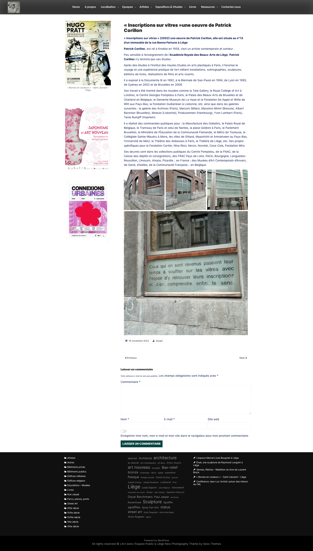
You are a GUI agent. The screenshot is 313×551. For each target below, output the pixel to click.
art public (156, 468)
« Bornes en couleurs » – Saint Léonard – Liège (221, 477)
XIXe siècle (73, 508)
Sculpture (152, 501)
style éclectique (166, 512)
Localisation (108, 7)
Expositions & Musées (169, 7)
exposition (170, 472)
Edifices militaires (76, 476)
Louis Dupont (149, 487)
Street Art (72, 503)
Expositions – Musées (78, 485)
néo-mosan (159, 492)
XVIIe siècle (73, 512)
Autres (70, 462)
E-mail (169, 419)
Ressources (208, 7)
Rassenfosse (134, 502)
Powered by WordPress (156, 540)
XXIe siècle (73, 526)
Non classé (73, 494)
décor (153, 472)
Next (242, 358)
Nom (125, 419)
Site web (213, 419)
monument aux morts (136, 492)
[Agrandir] (160, 173)
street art (135, 512)
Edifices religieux (76, 480)
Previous (132, 358)
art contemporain (148, 463)
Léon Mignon (164, 487)
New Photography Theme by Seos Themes (193, 543)
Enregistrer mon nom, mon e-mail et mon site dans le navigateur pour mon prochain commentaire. (185, 435)
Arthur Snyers (174, 462)
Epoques (127, 7)
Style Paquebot (151, 512)
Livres (192, 7)
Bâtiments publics (76, 471)
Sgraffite (168, 502)
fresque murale (147, 477)
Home (76, 7)
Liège (134, 486)
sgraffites (134, 507)
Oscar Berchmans (140, 496)
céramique (144, 472)
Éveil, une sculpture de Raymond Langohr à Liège (218, 464)
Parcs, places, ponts (78, 499)
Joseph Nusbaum (151, 482)
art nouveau (139, 467)
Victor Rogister (136, 516)
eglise (160, 472)
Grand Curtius (163, 477)
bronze (133, 472)
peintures (175, 497)
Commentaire (131, 382)
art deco (161, 463)
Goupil (159, 340)
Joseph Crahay (135, 482)
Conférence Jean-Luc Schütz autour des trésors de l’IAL (220, 483)
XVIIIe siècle (73, 517)
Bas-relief (170, 467)
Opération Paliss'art (175, 492)
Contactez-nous (231, 7)
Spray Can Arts (150, 507)
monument (178, 487)
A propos (90, 7)
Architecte (145, 458)
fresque (133, 477)
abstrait (132, 458)
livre (175, 482)
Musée (150, 492)
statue (165, 507)
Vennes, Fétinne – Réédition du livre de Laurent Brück (219, 471)
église (148, 517)
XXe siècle (72, 521)
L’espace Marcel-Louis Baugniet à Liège (217, 457)
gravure (175, 477)
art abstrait (133, 462)
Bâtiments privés (76, 467)
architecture (165, 458)
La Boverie (165, 482)
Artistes (144, 7)
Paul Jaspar (161, 496)
